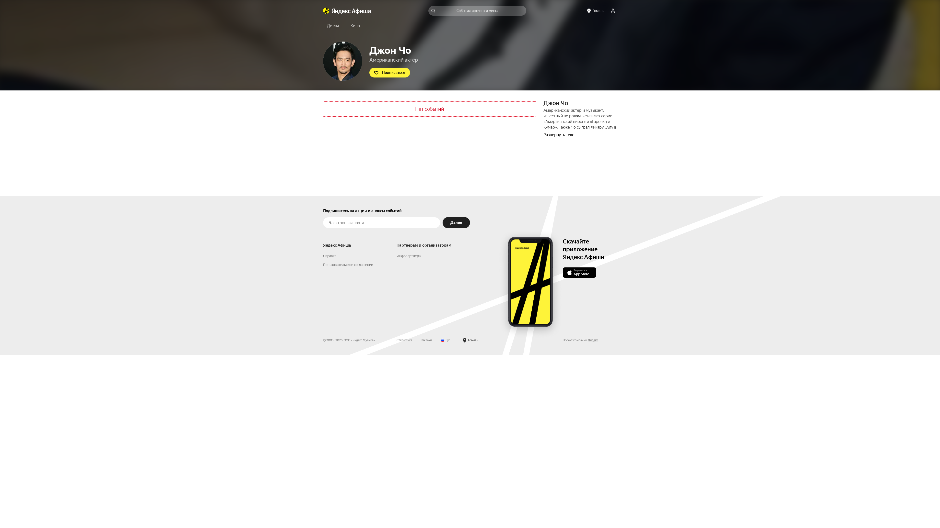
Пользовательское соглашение (348, 265)
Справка (329, 256)
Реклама (426, 340)
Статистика (404, 340)
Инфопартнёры (409, 256)
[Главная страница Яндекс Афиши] (326, 11)
